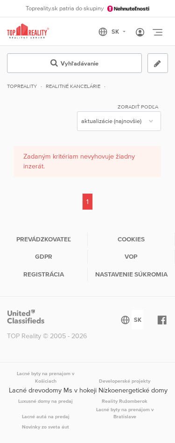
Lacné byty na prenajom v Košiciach (45, 377)
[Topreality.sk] (28, 31)
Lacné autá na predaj (46, 416)
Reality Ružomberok (124, 401)
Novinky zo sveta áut (45, 426)
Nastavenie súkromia (131, 274)
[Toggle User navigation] (140, 32)
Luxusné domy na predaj (45, 401)
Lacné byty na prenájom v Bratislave (125, 413)
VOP (131, 256)
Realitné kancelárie (73, 86)
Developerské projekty (124, 381)
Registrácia (43, 274)
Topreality (22, 86)
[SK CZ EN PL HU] (115, 32)
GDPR (43, 256)
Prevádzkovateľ (43, 239)
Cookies (131, 239)
